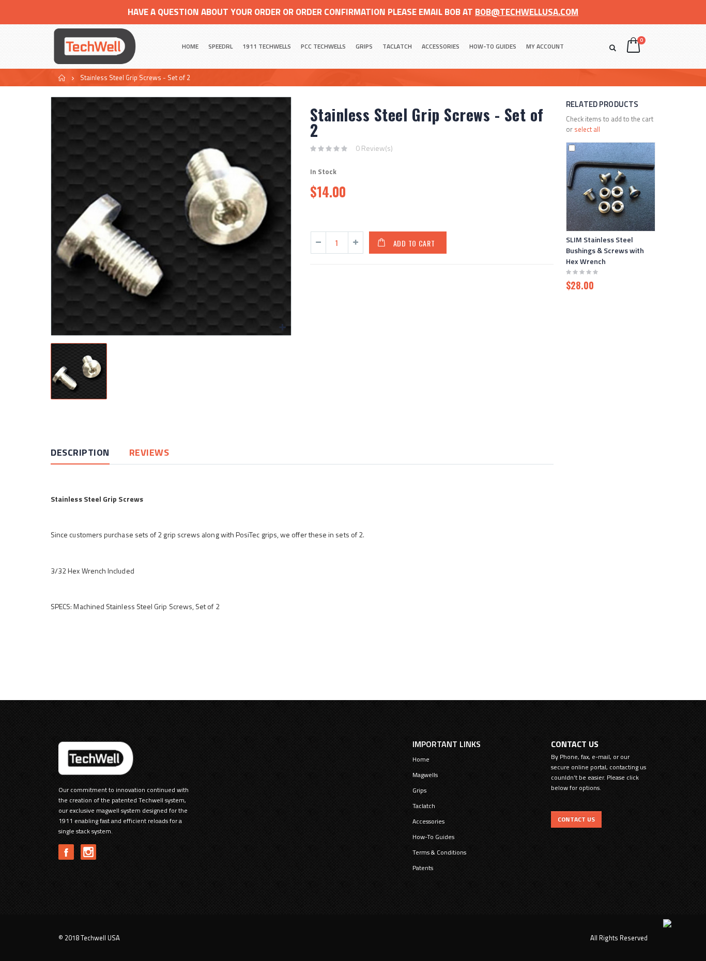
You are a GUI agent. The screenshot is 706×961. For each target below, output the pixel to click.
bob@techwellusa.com (526, 12)
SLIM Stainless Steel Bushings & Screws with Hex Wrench (605, 250)
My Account (545, 46)
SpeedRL (220, 46)
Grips (364, 46)
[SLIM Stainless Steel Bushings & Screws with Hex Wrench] (610, 186)
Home (62, 77)
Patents (422, 868)
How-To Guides (492, 46)
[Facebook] (66, 852)
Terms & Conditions (439, 852)
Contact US (576, 819)
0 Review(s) (374, 148)
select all (587, 129)
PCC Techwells (323, 46)
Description (80, 452)
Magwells (425, 775)
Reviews (149, 452)
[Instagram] (88, 852)
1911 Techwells (266, 46)
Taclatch (397, 46)
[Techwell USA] (95, 46)
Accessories (440, 46)
